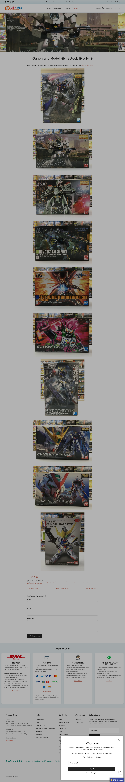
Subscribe (92, 769)
